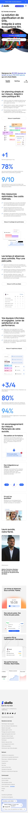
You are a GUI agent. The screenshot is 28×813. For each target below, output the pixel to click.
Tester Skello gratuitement (14, 39)
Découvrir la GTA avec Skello (14, 284)
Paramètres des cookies (7, 717)
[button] (25, 6)
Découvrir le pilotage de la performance (14, 222)
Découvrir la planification (14, 118)
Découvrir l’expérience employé (14, 348)
